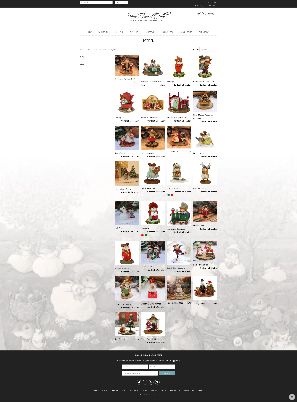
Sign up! (148, 224)
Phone (117, 200)
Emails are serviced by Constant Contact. (166, 217)
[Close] (181, 170)
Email (117, 187)
